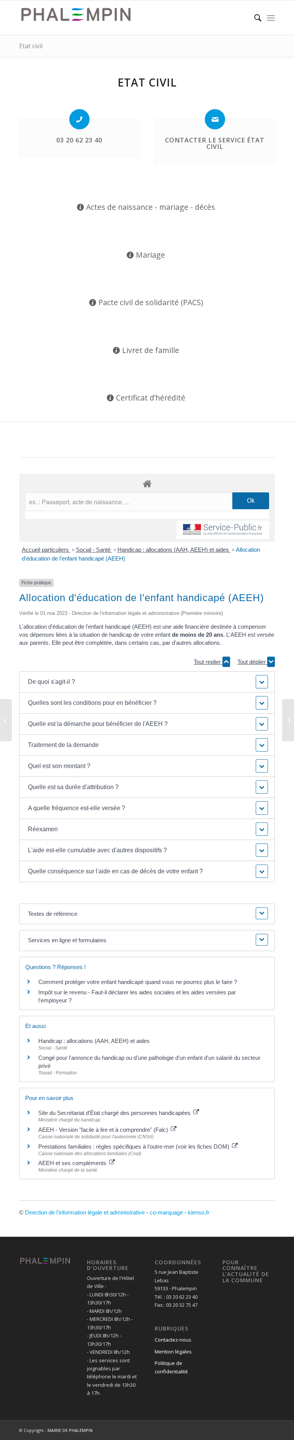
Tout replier (208, 662)
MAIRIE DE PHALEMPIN (70, 1430)
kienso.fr (198, 1212)
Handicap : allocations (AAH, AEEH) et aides (174, 549)
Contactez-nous (173, 1339)
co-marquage (166, 1212)
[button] (147, 682)
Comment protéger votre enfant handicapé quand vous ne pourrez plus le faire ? (137, 982)
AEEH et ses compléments (73, 1163)
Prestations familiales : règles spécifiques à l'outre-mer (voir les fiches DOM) (134, 1146)
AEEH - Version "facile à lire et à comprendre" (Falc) (104, 1129)
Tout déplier (252, 662)
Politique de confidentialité (171, 1367)
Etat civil (30, 46)
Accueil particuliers (46, 549)
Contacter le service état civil (215, 143)
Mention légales (173, 1351)
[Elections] (6, 720)
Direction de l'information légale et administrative (85, 1212)
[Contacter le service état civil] (215, 119)
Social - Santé (94, 549)
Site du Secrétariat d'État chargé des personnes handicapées (115, 1113)
